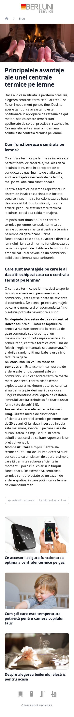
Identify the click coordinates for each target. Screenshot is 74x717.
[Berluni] (7, 19)
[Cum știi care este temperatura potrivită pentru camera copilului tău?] (37, 591)
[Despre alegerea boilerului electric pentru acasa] (37, 651)
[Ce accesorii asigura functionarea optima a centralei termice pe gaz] (37, 535)
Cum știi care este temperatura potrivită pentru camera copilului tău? (34, 618)
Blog (22, 18)
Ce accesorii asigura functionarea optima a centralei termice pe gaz (35, 560)
